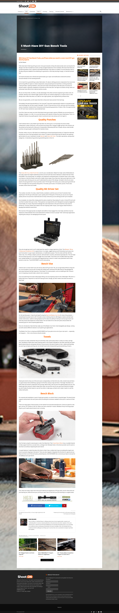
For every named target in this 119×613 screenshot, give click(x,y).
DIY (25, 18)
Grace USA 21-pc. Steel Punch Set (29, 173)
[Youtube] (33, 1)
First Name (48, 579)
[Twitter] (28, 1)
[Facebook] (25, 1)
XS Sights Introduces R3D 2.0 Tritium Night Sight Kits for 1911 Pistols (32, 512)
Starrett (42, 136)
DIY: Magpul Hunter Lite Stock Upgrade (26, 553)
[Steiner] (47, 495)
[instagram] (36, 1)
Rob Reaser (24, 49)
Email (48, 587)
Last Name (48, 583)
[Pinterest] (30, 1)
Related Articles (23, 535)
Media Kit (59, 607)
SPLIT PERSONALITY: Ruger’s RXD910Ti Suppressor (45, 553)
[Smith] (88, 109)
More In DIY (43, 535)
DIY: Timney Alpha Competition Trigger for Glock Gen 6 (65, 553)
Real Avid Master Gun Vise (53, 315)
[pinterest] (64, 505)
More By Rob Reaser (33, 535)
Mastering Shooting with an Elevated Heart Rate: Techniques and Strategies (64, 512)
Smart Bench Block (58, 443)
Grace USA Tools (51, 136)
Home (22, 18)
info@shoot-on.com (21, 589)
